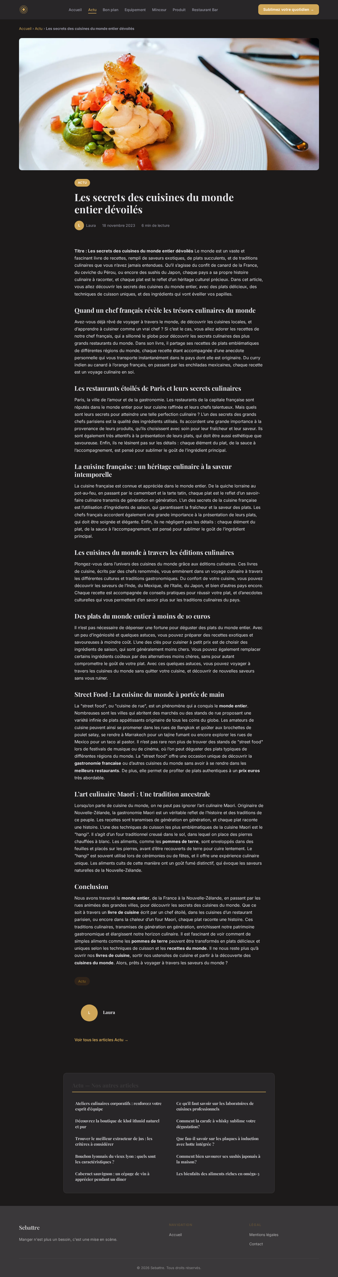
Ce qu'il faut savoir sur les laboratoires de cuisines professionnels (215, 1106)
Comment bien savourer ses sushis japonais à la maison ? (218, 1159)
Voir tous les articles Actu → (101, 1039)
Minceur (159, 9)
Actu (92, 9)
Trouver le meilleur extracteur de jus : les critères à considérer (113, 1141)
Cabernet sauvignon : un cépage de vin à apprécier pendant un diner (112, 1176)
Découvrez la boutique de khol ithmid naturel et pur (117, 1123)
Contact (256, 1244)
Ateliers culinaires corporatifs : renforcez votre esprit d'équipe (118, 1106)
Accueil (75, 9)
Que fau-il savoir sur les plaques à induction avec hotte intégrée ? (217, 1141)
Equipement (135, 9)
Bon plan (110, 9)
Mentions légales (263, 1234)
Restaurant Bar (205, 9)
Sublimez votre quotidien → (288, 9)
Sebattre (29, 1227)
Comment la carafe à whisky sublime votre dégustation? (216, 1123)
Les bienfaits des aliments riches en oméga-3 (217, 1173)
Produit (179, 9)
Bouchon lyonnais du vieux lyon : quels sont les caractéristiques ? (115, 1159)
